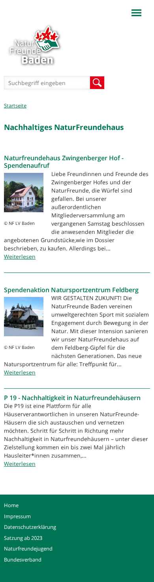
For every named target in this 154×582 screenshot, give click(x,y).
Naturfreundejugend (28, 548)
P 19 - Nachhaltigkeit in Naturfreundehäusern (72, 397)
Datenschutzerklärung (30, 526)
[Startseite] (34, 44)
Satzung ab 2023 (23, 537)
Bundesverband (22, 559)
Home (11, 505)
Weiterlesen (20, 256)
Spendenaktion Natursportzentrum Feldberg (71, 289)
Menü (136, 13)
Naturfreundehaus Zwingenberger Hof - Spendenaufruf (64, 162)
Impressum (17, 516)
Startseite (15, 105)
